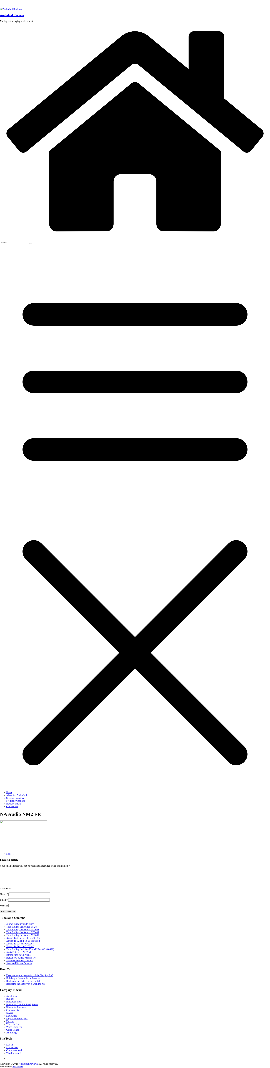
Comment (6, 888)
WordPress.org (13, 1053)
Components (12, 1010)
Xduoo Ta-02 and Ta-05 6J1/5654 (23, 940)
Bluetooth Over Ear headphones (22, 1004)
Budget (9, 998)
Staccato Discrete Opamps (19, 963)
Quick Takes (12, 1029)
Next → (10, 853)
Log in (9, 1044)
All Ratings (12, 1032)
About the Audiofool (16, 795)
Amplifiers (11, 996)
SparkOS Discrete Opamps (19, 960)
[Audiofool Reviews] (135, 236)
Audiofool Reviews (12, 15)
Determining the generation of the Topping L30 (29, 975)
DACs (9, 1013)
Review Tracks (13, 803)
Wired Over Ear (14, 1027)
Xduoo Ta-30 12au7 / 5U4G (20, 946)
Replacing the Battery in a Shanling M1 (25, 983)
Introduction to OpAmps (18, 955)
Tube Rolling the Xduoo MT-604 (22, 935)
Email (4, 899)
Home (9, 792)
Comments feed (14, 1050)
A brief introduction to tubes (20, 924)
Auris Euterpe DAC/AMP (19, 952)
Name (4, 894)
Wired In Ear (12, 1024)
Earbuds (10, 1021)
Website (4, 905)
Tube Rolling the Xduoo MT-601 (22, 929)
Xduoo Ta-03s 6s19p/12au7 (20, 943)
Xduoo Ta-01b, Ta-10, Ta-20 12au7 (24, 938)
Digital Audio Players (17, 1018)
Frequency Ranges (15, 800)
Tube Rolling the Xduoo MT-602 (22, 932)
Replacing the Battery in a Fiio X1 (23, 981)
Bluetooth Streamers (16, 1007)
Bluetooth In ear (14, 1001)
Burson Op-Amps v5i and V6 (21, 957)
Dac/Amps (11, 1015)
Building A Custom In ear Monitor (23, 978)
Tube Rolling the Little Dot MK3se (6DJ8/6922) (30, 949)
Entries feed (12, 1047)
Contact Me (12, 806)
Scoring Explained (15, 798)
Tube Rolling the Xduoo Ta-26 (21, 926)
